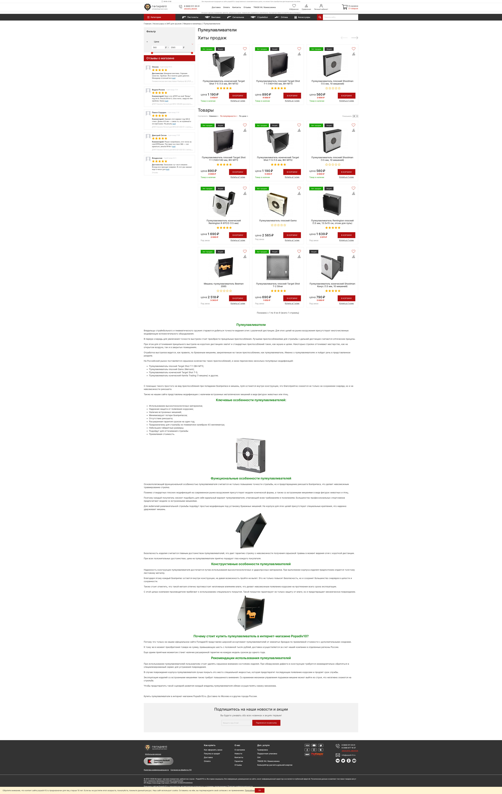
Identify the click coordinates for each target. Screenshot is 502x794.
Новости (238, 753)
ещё (173, 78)
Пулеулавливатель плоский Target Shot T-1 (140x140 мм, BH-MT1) (278, 82)
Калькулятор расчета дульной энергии (274, 765)
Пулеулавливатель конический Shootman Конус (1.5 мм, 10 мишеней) (332, 285)
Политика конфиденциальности (156, 770)
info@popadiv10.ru (348, 755)
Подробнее (250, 790)
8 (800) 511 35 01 (192, 6)
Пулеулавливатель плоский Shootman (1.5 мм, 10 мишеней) (332, 82)
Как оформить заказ (213, 750)
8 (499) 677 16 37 (349, 748)
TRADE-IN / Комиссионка (264, 7)
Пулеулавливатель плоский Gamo (278, 220)
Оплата (226, 7)
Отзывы (247, 7)
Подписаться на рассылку (266, 723)
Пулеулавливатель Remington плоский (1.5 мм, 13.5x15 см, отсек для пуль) (332, 221)
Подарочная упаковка (267, 753)
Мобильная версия (153, 754)
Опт (259, 757)
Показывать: (347, 116)
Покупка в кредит (212, 753)
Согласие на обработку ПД (181, 770)
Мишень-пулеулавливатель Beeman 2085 (224, 285)
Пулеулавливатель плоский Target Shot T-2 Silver (278, 285)
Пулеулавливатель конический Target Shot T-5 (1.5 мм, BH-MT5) (224, 82)
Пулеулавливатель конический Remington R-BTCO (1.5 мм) (224, 221)
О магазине (240, 750)
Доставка (216, 7)
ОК (259, 790)
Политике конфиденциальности (240, 786)
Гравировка (262, 750)
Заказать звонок (190, 8)
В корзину (238, 96)
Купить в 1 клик (238, 100)
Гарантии (239, 761)
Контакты (236, 7)
